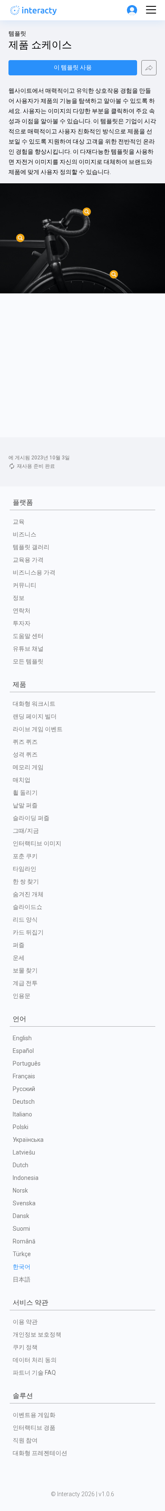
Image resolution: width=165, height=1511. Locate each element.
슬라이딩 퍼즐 (31, 818)
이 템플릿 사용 (73, 67)
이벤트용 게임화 (34, 1415)
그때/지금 (26, 830)
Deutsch (24, 1101)
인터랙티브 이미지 (37, 843)
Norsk (20, 1190)
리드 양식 (25, 919)
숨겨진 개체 (28, 894)
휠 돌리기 (25, 792)
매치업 (21, 779)
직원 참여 (25, 1440)
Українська (28, 1139)
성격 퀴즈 (25, 754)
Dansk (21, 1216)
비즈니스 (24, 534)
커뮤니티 (24, 585)
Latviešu (24, 1152)
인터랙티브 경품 (34, 1427)
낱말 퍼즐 (25, 805)
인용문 (21, 995)
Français (24, 1076)
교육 (19, 521)
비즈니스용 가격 (34, 572)
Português (27, 1063)
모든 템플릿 (28, 661)
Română (24, 1241)
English (22, 1038)
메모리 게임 (28, 767)
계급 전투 (25, 983)
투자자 (21, 623)
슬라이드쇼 (27, 906)
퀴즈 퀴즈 (25, 741)
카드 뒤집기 (28, 932)
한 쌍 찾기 (26, 881)
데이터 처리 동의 (35, 1359)
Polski (20, 1127)
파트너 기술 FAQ (34, 1372)
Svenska (24, 1203)
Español (23, 1050)
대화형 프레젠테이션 (40, 1453)
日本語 (21, 1279)
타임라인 (24, 868)
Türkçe (22, 1254)
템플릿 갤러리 (31, 547)
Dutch (20, 1165)
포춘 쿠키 (25, 856)
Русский (24, 1089)
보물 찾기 (25, 970)
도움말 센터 (28, 636)
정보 (19, 597)
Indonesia (25, 1177)
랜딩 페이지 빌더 (35, 716)
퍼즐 (19, 945)
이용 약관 (25, 1321)
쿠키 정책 (25, 1347)
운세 (19, 957)
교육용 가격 (28, 559)
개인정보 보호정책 (37, 1334)
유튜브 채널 (28, 648)
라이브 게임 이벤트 (38, 729)
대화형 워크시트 (34, 703)
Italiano (22, 1114)
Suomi (21, 1228)
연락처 (21, 610)
